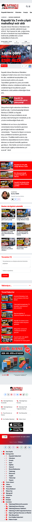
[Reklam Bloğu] (16, 361)
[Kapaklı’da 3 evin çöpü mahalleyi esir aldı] (16, 54)
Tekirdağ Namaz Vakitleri (6, 408)
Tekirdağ (12, 471)
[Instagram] (18, 199)
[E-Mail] (12, 199)
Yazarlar (9, 486)
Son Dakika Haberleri (8, 419)
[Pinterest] (11, 394)
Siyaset (11, 467)
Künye (8, 497)
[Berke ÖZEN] (5, 195)
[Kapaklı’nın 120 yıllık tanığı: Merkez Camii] (24, 213)
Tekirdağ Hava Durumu (22, 401)
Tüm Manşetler (23, 413)
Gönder (5, 275)
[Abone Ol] (29, 66)
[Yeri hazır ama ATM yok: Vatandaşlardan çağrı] (8, 227)
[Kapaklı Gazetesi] (9, 6)
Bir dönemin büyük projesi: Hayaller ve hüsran (22, 233)
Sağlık (11, 475)
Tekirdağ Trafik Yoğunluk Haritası (22, 408)
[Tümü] (30, 285)
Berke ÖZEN (15, 193)
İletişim (8, 499)
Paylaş (5, 65)
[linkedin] (29, 447)
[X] (8, 394)
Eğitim (11, 464)
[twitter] (9, 447)
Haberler (3, 17)
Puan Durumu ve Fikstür (6, 414)
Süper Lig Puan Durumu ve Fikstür (20, 513)
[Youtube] (20, 394)
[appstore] (16, 425)
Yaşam (11, 480)
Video (8, 484)
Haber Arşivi (22, 419)
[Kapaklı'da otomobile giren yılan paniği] (8, 213)
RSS (5, 436)
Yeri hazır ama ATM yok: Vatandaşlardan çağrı (7, 233)
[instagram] (13, 447)
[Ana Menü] (29, 6)
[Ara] (27, 6)
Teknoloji (12, 478)
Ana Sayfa (9, 451)
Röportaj (9, 491)
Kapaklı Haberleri (7, 12)
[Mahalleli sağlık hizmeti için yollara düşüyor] (8, 242)
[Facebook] (15, 199)
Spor (10, 462)
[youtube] (17, 447)
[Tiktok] (23, 394)
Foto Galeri (10, 482)
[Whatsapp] (26, 394)
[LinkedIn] (17, 394)
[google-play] (16, 430)
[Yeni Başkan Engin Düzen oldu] (24, 242)
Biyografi (9, 493)
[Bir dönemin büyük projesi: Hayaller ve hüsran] (24, 227)
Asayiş (25, 12)
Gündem (18, 12)
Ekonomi (12, 473)
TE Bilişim (20, 442)
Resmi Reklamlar (14, 469)
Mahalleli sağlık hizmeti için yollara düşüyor (7, 249)
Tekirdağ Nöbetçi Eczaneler (7, 401)
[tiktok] (25, 447)
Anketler (9, 495)
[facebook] (5, 447)
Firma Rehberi (10, 489)
